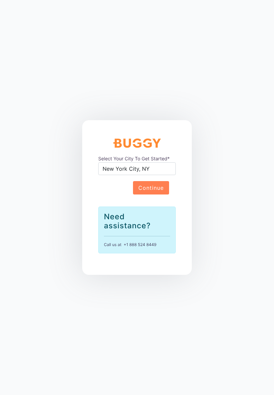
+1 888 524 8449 (140, 244)
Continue (151, 187)
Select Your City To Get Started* (134, 159)
